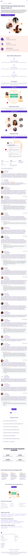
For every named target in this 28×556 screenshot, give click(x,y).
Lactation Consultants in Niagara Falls (19, 521)
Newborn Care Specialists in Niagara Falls (7, 521)
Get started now (14, 137)
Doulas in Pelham (24, 514)
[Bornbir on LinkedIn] (14, 549)
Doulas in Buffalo (17, 515)
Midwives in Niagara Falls (4, 520)
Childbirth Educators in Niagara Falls (6, 522)
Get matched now (8, 15)
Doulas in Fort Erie (3, 515)
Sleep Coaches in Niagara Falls (16, 522)
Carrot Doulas (11, 503)
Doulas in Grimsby (9, 516)
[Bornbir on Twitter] (16, 549)
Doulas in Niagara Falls (4, 514)
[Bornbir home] (2, 1)
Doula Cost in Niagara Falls (4, 526)
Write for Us (16, 539)
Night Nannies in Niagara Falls (13, 520)
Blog (15, 538)
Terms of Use (11, 551)
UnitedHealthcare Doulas (4, 504)
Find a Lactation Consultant (4, 539)
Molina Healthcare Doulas (4, 506)
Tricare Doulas (12, 504)
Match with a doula (14, 111)
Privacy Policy (16, 551)
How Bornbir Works (17, 537)
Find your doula (14, 87)
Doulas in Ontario (4, 3)
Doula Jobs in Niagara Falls (13, 526)
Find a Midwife (2, 538)
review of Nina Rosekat (14, 478)
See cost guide (21, 162)
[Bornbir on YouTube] (18, 549)
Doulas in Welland (18, 514)
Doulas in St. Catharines (11, 514)
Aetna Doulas (11, 506)
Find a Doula (2, 537)
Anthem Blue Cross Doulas (22, 506)
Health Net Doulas (21, 504)
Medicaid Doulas (3, 503)
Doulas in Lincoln (22, 515)
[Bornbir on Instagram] (12, 549)
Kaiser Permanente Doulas (22, 503)
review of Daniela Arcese (4, 478)
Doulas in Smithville (3, 516)
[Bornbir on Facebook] (9, 549)
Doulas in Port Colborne (10, 515)
